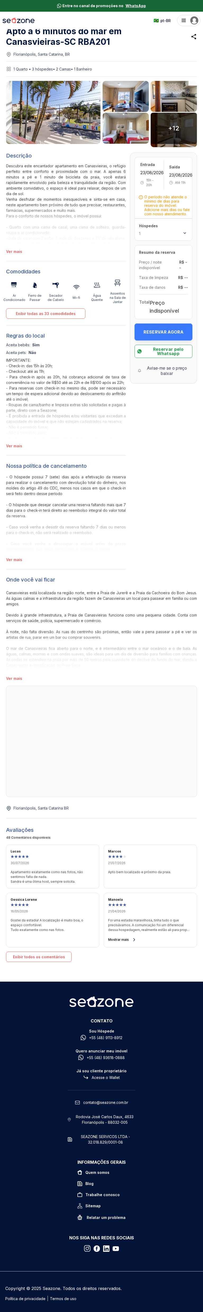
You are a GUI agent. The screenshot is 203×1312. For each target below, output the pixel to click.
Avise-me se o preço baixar (167, 370)
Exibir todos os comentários (39, 957)
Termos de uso (63, 1298)
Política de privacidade (25, 1298)
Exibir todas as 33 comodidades (46, 313)
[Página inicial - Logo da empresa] (19, 20)
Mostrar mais (118, 940)
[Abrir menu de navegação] (188, 20)
